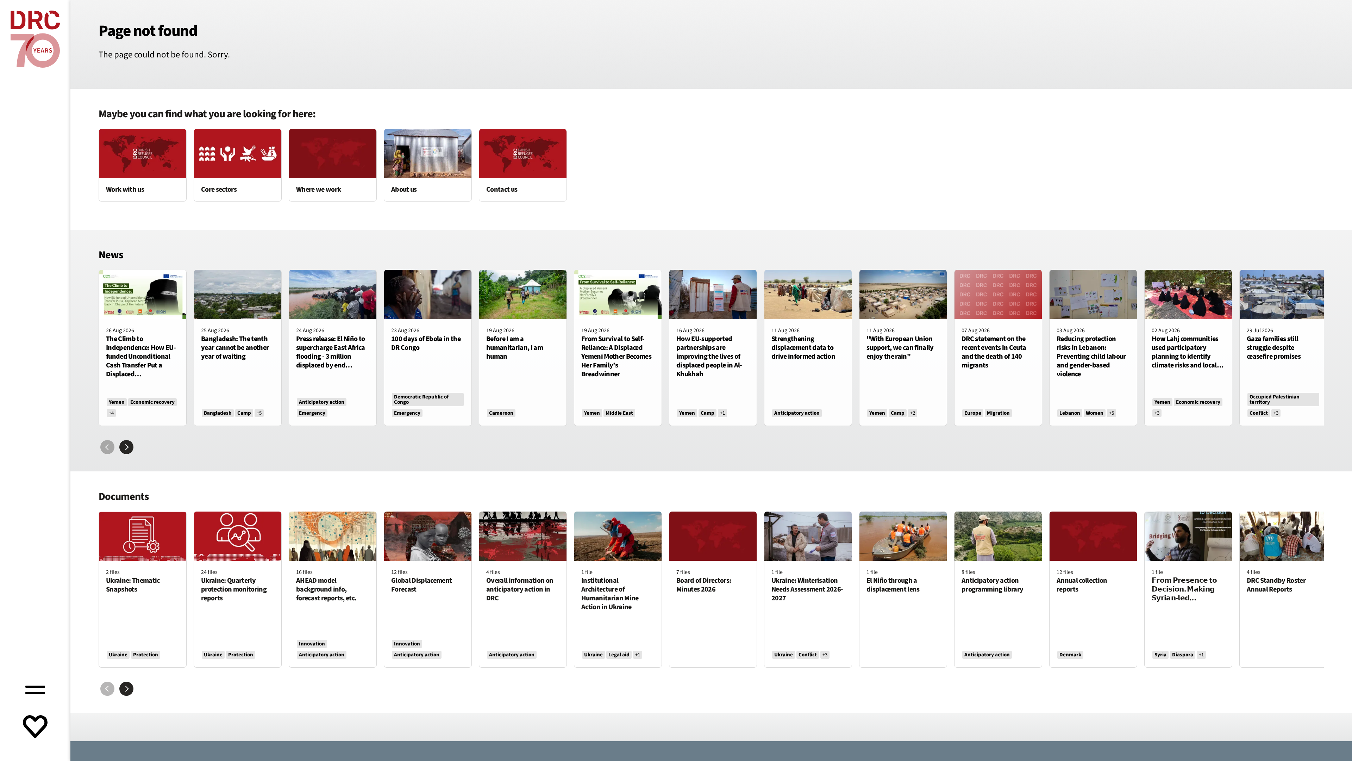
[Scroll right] (126, 447)
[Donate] (35, 727)
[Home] (35, 39)
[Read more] (142, 165)
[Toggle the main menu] (35, 688)
